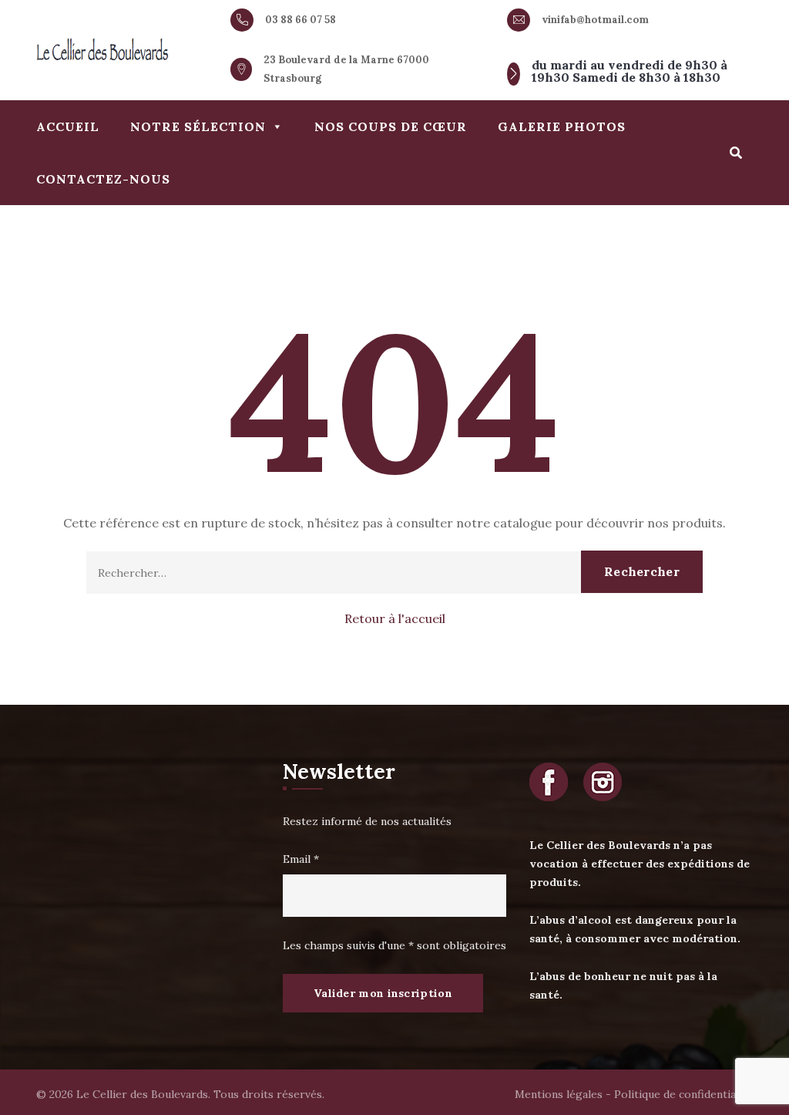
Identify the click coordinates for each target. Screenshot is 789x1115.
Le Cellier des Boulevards (142, 1094)
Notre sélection (198, 126)
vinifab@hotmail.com (595, 19)
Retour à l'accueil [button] (394, 618)
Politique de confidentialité (683, 1094)
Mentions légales (559, 1094)
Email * (301, 859)
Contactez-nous (103, 179)
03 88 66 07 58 (300, 19)
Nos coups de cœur (390, 126)
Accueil (67, 126)
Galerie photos (562, 126)
